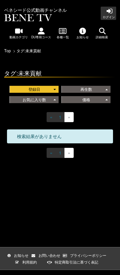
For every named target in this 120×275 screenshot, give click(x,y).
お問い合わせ (49, 255)
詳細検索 (102, 37)
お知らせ (82, 37)
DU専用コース (41, 37)
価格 (86, 99)
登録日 (34, 89)
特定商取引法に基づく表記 (76, 262)
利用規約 (29, 262)
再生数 (86, 89)
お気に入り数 (34, 99)
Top (7, 50)
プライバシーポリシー (88, 255)
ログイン (108, 17)
